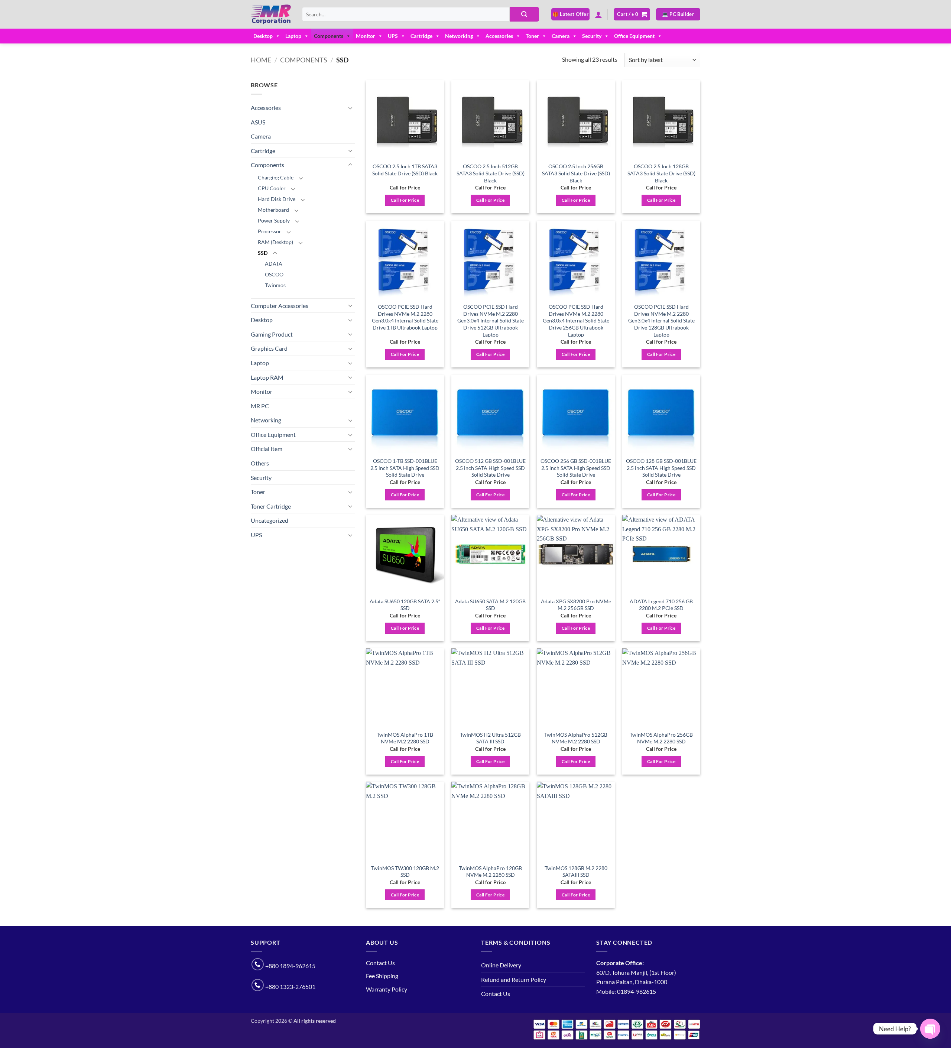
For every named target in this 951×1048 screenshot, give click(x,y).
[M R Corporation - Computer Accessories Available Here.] (271, 14)
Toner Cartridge (271, 506)
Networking (459, 36)
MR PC (260, 405)
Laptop (293, 36)
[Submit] (524, 14)
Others (260, 463)
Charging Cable (275, 177)
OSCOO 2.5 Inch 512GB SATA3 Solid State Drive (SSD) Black (491, 173)
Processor (269, 231)
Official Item (266, 448)
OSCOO (274, 274)
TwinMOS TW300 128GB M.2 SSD (405, 871)
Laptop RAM (267, 377)
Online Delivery (501, 964)
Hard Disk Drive (276, 199)
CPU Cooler (272, 188)
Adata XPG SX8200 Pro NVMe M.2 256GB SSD (576, 604)
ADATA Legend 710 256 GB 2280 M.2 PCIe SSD (661, 604)
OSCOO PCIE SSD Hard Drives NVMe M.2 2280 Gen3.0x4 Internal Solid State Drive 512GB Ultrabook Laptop (490, 321)
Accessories (499, 36)
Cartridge (421, 36)
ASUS (258, 122)
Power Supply (274, 220)
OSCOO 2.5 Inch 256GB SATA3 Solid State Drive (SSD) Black (576, 173)
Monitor (365, 36)
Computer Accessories (279, 305)
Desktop (263, 36)
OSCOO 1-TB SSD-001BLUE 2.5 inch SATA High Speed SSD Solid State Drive (404, 468)
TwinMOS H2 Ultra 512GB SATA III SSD (490, 738)
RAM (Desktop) (275, 242)
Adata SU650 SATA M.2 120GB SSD (490, 604)
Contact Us (380, 962)
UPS (393, 36)
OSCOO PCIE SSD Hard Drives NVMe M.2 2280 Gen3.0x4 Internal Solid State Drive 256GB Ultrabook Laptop (576, 321)
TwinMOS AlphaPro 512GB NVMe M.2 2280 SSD (575, 738)
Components (328, 36)
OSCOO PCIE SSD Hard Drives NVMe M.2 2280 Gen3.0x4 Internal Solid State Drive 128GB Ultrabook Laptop (661, 321)
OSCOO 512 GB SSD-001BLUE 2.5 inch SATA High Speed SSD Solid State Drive (490, 468)
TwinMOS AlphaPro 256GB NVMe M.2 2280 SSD (661, 738)
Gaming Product (272, 334)
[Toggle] (350, 107)
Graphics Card (269, 348)
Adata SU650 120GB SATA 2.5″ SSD (405, 604)
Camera (560, 36)
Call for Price (405, 200)
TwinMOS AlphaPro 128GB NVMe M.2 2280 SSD (490, 871)
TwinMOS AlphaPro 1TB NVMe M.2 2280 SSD (405, 738)
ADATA (273, 263)
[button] (598, 14)
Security (591, 36)
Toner (532, 36)
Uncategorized (269, 520)
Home (261, 60)
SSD (262, 253)
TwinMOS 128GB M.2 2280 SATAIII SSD (576, 871)
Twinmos (275, 285)
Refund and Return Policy (513, 979)
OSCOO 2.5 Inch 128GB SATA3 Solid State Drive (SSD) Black (661, 173)
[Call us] (257, 964)
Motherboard (273, 210)
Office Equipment (634, 36)
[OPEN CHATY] (930, 1029)
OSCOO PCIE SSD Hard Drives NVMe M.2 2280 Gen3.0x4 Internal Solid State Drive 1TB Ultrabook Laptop (405, 317)
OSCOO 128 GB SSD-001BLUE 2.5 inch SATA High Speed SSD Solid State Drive (661, 468)
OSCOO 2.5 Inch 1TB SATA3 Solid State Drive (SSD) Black (405, 169)
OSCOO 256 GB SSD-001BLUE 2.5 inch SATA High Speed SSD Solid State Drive (576, 468)
